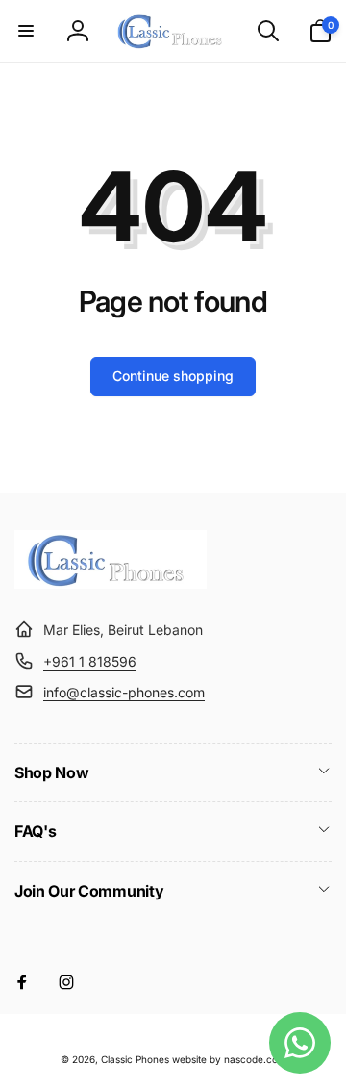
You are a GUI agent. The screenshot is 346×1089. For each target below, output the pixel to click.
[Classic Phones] (110, 583)
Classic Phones (135, 1059)
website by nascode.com (229, 1059)
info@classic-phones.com (124, 692)
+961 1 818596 (89, 661)
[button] (26, 31)
